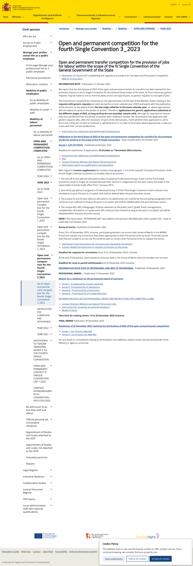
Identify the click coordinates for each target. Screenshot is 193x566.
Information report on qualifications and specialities (87, 165)
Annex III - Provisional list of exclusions (81, 290)
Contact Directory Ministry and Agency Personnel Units (89, 161)
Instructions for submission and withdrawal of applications (91, 131)
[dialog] (145, 552)
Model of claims (69, 310)
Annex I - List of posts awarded (77, 331)
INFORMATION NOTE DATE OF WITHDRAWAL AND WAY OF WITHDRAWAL (96, 268)
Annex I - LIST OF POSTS (71, 145)
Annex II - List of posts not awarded (79, 334)
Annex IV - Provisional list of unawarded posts (84, 293)
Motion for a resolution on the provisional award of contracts (91, 278)
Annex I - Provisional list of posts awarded (82, 284)
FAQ (64, 158)
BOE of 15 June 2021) (72, 78)
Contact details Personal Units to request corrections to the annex (95, 247)
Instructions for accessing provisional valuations (86, 307)
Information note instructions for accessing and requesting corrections (97, 244)
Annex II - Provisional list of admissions (81, 287)
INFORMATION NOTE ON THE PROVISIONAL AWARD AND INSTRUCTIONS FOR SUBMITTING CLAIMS (106, 298)
